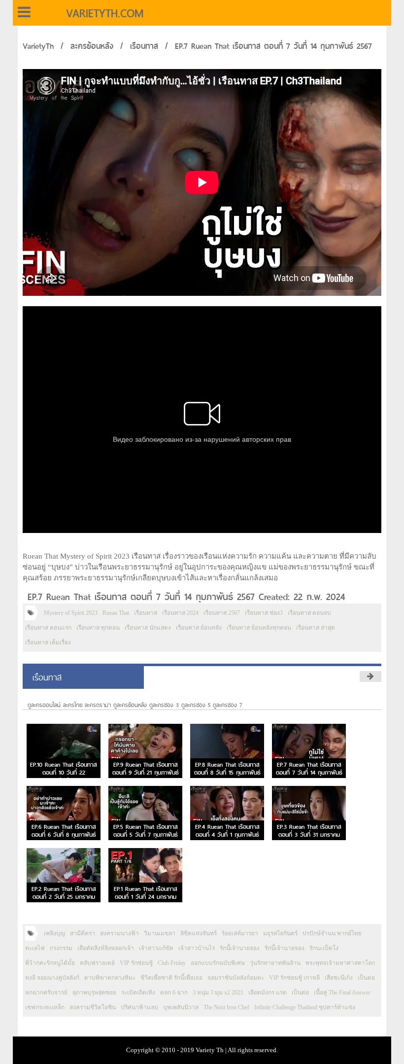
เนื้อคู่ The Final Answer (342, 992)
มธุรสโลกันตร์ (280, 933)
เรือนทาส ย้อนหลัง (199, 627)
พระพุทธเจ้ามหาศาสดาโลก (340, 962)
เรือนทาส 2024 (180, 612)
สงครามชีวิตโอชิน (92, 1007)
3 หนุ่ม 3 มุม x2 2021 (218, 992)
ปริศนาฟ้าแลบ (139, 1007)
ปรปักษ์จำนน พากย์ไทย (332, 933)
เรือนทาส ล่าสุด (315, 627)
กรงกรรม (61, 948)
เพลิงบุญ (54, 933)
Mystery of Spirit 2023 (71, 612)
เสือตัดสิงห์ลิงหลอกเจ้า (105, 948)
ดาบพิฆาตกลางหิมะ (109, 977)
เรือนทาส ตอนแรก (48, 627)
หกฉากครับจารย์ (46, 992)
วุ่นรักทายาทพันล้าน (275, 962)
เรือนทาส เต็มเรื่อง (48, 642)
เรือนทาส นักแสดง (148, 627)
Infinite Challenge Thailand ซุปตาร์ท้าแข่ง (304, 1007)
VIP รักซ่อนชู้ (136, 962)
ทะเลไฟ (35, 948)
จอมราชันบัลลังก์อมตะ (235, 977)
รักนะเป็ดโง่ (323, 948)
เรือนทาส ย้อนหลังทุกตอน (259, 627)
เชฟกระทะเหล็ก (45, 1007)
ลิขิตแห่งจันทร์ (198, 933)
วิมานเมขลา (159, 933)
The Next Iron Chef (226, 1007)
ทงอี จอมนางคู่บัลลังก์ (52, 977)
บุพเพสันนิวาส (181, 1007)
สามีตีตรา (82, 933)
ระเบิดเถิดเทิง (138, 992)
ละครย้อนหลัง (91, 46)
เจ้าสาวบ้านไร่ (196, 948)
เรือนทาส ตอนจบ (309, 612)
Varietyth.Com (104, 13)
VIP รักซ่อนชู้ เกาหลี (294, 977)
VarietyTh (38, 46)
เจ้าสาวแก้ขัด (156, 948)
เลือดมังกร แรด (267, 992)
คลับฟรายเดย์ (97, 962)
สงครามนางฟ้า (119, 933)
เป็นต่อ (366, 977)
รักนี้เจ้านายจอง (240, 948)
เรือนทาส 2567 (221, 612)
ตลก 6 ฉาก (174, 992)
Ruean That (115, 612)
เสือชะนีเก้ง (339, 977)
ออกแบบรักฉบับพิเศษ (218, 962)
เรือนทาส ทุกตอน (98, 627)
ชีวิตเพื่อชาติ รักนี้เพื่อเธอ (171, 977)
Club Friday (172, 962)
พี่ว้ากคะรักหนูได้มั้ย (50, 962)
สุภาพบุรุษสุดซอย (94, 992)
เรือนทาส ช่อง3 (264, 612)
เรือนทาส (144, 46)
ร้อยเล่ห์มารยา (240, 933)
